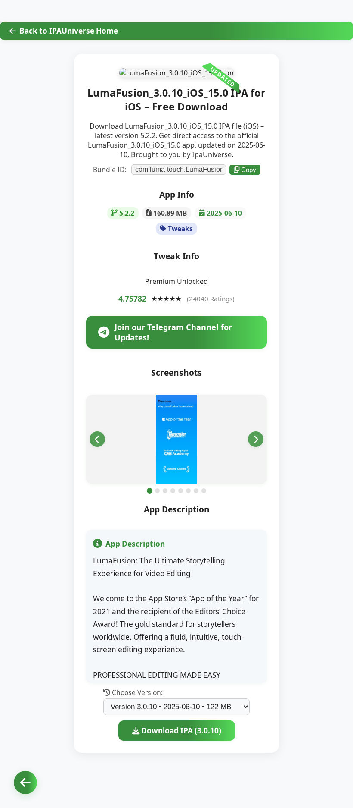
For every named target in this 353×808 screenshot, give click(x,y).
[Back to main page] (25, 782)
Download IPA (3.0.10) (180, 731)
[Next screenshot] (255, 439)
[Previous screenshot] (97, 439)
